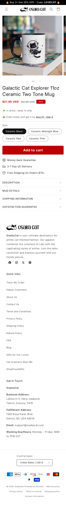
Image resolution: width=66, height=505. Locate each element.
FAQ (8, 340)
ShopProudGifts (15, 369)
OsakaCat (19, 486)
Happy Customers (16, 289)
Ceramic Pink (37, 138)
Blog (8, 347)
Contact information (34, 496)
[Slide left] (25, 81)
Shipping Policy (15, 325)
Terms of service (33, 491)
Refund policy (53, 486)
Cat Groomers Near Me (19, 362)
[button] (6, 9)
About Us (11, 297)
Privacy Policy (14, 318)
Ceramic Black (14, 131)
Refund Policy (14, 333)
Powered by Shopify (33, 486)
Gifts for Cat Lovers (17, 354)
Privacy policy (16, 491)
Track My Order (15, 282)
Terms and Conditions (18, 311)
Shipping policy (52, 491)
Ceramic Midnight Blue (44, 131)
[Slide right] (40, 81)
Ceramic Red (13, 138)
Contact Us (12, 304)
